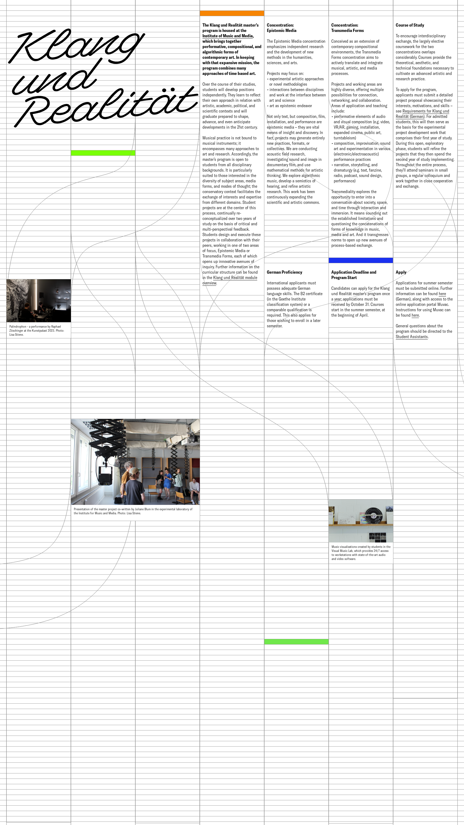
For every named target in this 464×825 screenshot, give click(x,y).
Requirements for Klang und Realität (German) (422, 113)
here (442, 293)
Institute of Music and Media (227, 35)
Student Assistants (412, 336)
